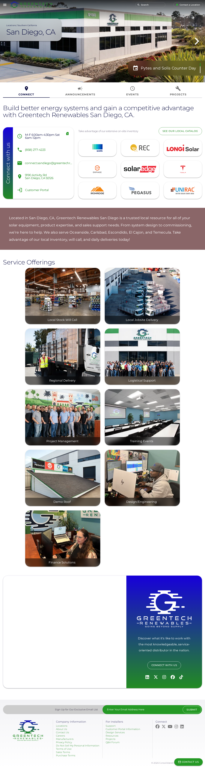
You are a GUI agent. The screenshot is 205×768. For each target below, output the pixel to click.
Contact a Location (190, 4)
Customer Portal (37, 190)
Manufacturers (65, 739)
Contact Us (62, 732)
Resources (112, 735)
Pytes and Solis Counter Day (168, 68)
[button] (196, 41)
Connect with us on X (156, 677)
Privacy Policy (64, 742)
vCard (67, 133)
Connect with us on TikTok (181, 677)
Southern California (27, 25)
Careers (60, 735)
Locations (11, 25)
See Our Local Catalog (180, 131)
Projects (110, 739)
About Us (61, 729)
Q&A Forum (113, 742)
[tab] (26, 91)
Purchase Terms (65, 755)
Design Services (115, 732)
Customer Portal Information (123, 729)
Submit (192, 709)
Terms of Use (64, 748)
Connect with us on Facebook (173, 677)
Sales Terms (63, 752)
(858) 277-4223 (35, 150)
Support (111, 725)
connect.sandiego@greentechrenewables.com (48, 163)
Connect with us (164, 665)
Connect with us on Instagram (164, 677)
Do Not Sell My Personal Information (77, 745)
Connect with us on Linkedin (147, 677)
